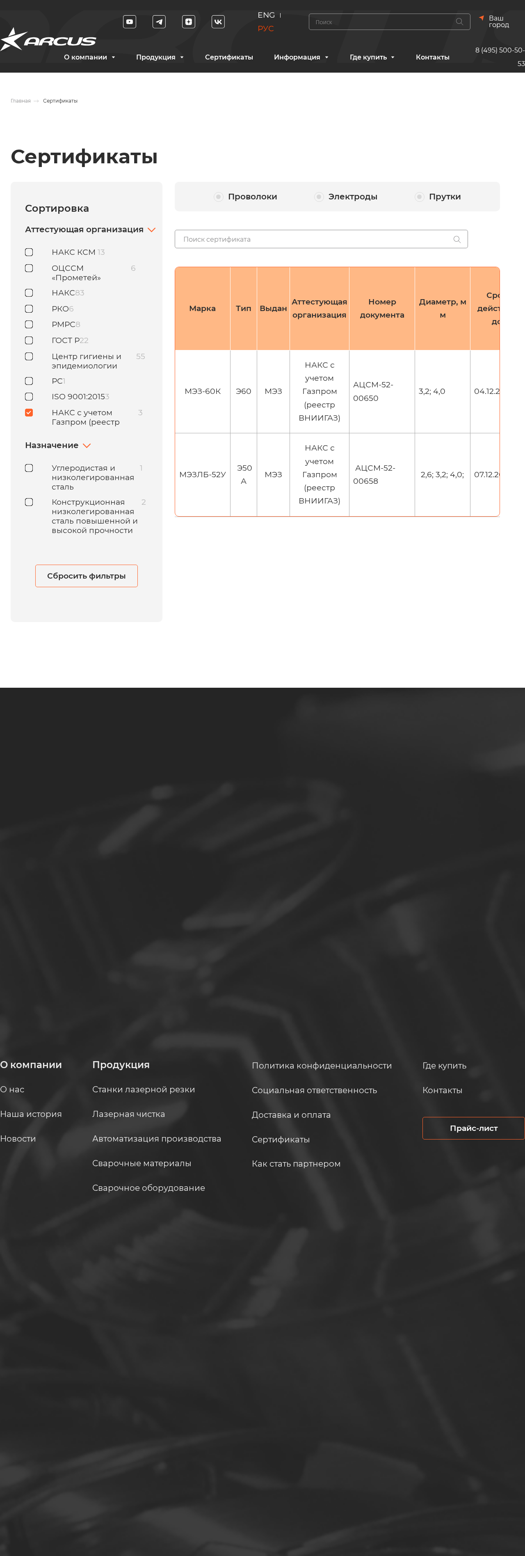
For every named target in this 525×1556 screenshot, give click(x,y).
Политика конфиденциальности (322, 1066)
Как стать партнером (296, 1164)
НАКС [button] (63, 292)
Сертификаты (229, 57)
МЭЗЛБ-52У (202, 474)
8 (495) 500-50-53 (500, 57)
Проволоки (252, 196)
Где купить (368, 57)
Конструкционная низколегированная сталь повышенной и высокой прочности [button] (95, 516)
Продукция (156, 57)
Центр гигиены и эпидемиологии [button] (86, 361)
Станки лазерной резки (143, 1089)
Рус (266, 28)
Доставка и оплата (291, 1115)
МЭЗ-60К (203, 391)
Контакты (433, 57)
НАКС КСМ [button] (75, 252)
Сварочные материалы (142, 1163)
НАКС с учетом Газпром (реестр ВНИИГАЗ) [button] (86, 422)
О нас (12, 1089)
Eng (266, 15)
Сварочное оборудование (148, 1188)
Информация (297, 57)
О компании (85, 57)
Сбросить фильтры (86, 576)
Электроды (353, 196)
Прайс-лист (474, 1128)
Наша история (31, 1114)
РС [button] (57, 381)
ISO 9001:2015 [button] (78, 396)
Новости (18, 1139)
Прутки (445, 196)
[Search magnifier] (460, 22)
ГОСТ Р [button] (66, 340)
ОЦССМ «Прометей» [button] (76, 272)
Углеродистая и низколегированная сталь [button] (93, 477)
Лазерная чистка (128, 1114)
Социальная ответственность (314, 1090)
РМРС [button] (63, 324)
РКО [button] (60, 308)
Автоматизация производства (156, 1139)
